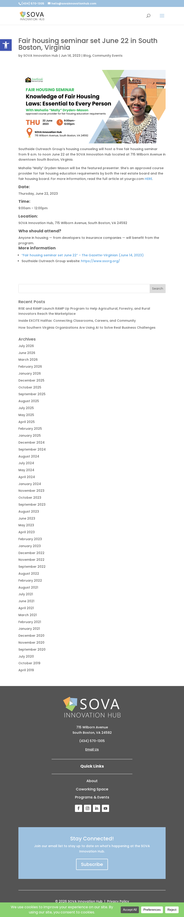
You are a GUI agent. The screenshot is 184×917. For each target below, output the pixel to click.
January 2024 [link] (29, 484)
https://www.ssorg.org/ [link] (100, 261)
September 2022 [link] (32, 566)
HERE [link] (148, 179)
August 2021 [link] (28, 587)
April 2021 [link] (26, 608)
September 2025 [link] (32, 394)
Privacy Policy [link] (118, 901)
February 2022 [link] (30, 580)
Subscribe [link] (92, 864)
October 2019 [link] (29, 663)
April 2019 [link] (26, 670)
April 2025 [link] (26, 422)
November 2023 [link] (31, 490)
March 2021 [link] (27, 615)
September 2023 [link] (32, 504)
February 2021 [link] (29, 622)
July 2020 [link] (26, 656)
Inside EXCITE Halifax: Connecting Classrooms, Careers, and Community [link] (77, 320)
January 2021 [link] (29, 628)
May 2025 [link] (26, 415)
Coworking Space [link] (92, 789)
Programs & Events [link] (92, 797)
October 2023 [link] (29, 497)
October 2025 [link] (29, 387)
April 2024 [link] (26, 477)
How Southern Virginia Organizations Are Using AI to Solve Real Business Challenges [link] (87, 327)
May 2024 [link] (26, 470)
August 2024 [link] (28, 456)
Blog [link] (87, 55)
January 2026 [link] (29, 373)
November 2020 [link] (31, 642)
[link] (6, 45)
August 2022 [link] (28, 573)
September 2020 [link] (32, 649)
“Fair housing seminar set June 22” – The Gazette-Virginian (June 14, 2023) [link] (83, 255)
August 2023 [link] (28, 511)
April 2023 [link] (26, 532)
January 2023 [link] (29, 546)
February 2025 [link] (30, 428)
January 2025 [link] (29, 435)
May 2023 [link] (26, 525)
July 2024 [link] (26, 463)
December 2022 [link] (31, 553)
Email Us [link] (92, 749)
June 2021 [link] (26, 601)
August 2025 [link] (28, 401)
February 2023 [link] (30, 539)
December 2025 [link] (31, 380)
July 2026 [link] (26, 346)
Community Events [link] (107, 55)
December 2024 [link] (31, 442)
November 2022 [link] (31, 559)
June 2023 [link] (26, 518)
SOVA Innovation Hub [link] (40, 55)
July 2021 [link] (25, 594)
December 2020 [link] (31, 635)
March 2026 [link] (28, 359)
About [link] (92, 780)
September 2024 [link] (32, 449)
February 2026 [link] (30, 366)
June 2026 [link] (26, 353)
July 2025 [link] (26, 408)
